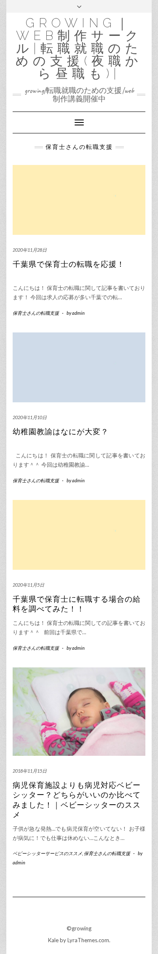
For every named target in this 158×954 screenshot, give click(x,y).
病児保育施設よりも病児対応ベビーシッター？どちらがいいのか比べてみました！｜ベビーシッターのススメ (77, 800)
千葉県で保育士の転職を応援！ (69, 264)
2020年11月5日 (28, 584)
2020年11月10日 (30, 417)
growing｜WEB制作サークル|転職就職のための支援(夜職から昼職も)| (79, 48)
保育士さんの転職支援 (36, 313)
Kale (53, 940)
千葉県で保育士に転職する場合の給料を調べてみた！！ (77, 604)
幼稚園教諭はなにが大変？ (61, 431)
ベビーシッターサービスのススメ (47, 853)
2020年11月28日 (30, 249)
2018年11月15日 (30, 770)
